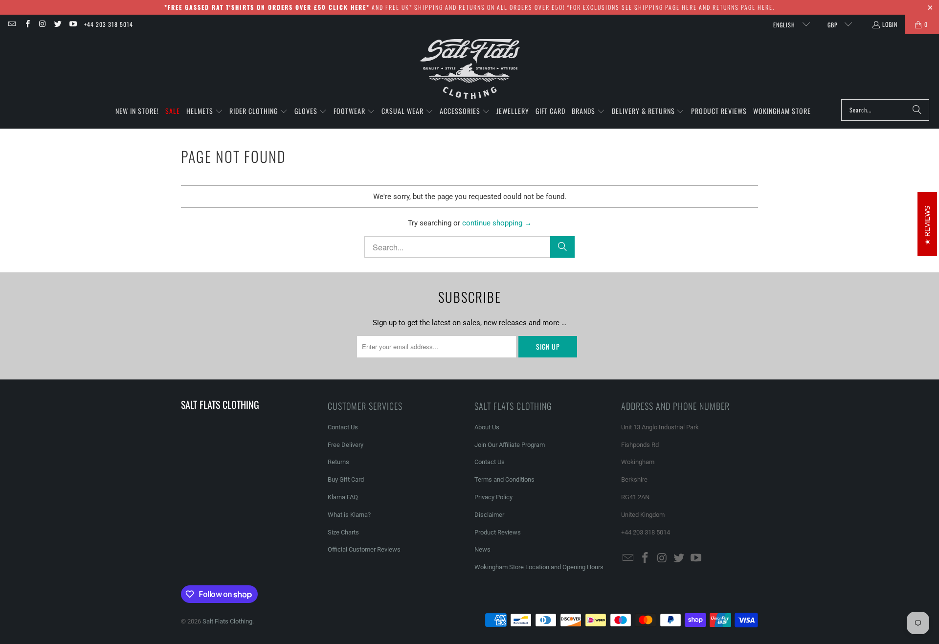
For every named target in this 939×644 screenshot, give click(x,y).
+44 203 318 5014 (108, 24)
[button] (204, 111)
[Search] (917, 110)
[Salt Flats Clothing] (470, 69)
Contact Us (343, 427)
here (689, 7)
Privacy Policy (493, 497)
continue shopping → (497, 223)
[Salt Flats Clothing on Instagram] (42, 24)
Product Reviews (497, 532)
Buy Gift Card (346, 479)
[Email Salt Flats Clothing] (11, 24)
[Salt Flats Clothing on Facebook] (26, 24)
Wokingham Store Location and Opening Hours (539, 567)
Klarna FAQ (343, 497)
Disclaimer (489, 514)
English (785, 25)
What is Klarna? (349, 514)
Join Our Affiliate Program (509, 444)
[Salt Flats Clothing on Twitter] (57, 24)
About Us (486, 427)
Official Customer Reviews (364, 549)
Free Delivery (345, 444)
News (482, 549)
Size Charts (343, 532)
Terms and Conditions (504, 479)
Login (889, 24)
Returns (338, 462)
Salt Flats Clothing (227, 621)
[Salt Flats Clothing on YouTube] (72, 24)
